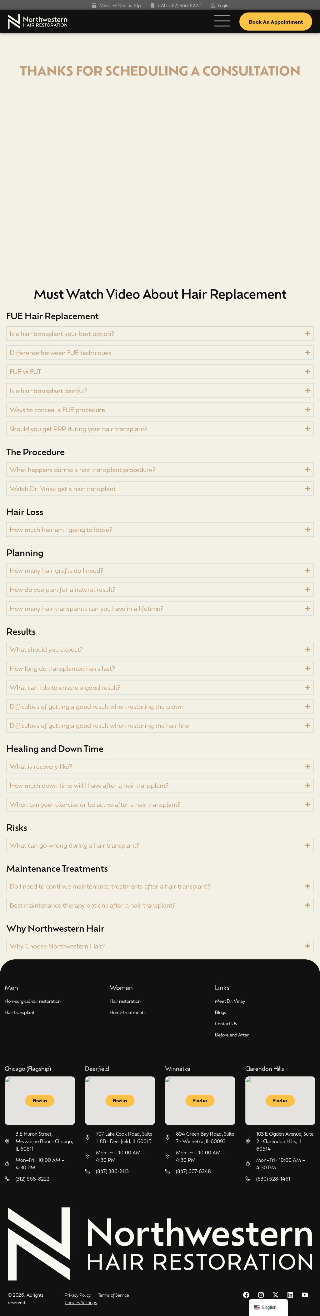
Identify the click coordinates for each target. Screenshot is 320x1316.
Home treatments (127, 1012)
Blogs (220, 1012)
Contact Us (226, 1023)
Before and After (232, 1034)
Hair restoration (125, 1001)
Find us (40, 1101)
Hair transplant (19, 1012)
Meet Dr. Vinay (230, 1001)
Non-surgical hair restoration (33, 1001)
